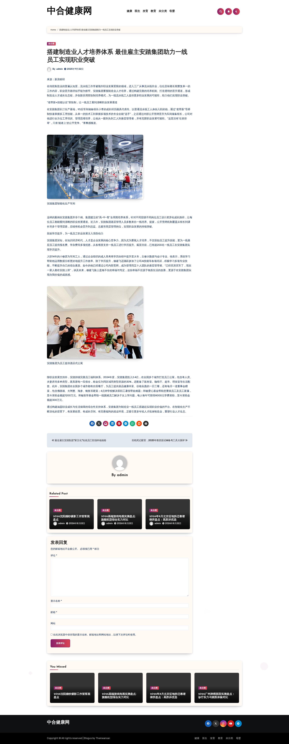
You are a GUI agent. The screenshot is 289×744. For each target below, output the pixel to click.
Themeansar (103, 738)
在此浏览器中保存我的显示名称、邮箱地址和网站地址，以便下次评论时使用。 (95, 634)
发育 (145, 11)
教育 (153, 11)
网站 (53, 623)
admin (59, 69)
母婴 (172, 11)
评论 (54, 555)
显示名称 (56, 601)
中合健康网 (69, 11)
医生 (137, 11)
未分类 (163, 11)
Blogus (88, 738)
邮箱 (54, 612)
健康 (129, 11)
